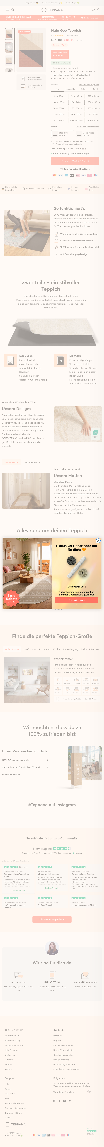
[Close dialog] (98, 541)
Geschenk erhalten (77, 600)
